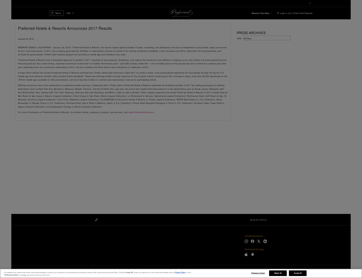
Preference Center (258, 273)
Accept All (298, 273)
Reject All (278, 273)
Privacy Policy (180, 272)
